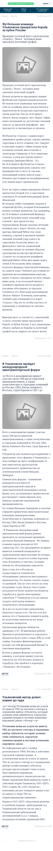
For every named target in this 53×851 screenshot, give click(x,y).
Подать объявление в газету (21, 4)
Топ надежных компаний (42, 10)
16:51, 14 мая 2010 (43, 689)
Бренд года (23, 10)
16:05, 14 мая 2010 (43, 842)
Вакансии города (8, 10)
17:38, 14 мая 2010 (43, 356)
